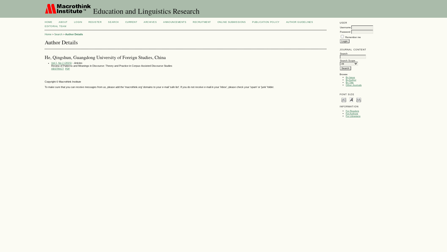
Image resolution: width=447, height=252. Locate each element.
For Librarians (353, 116)
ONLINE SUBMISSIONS (231, 22)
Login (78, 22)
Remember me (353, 37)
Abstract (57, 68)
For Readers (352, 111)
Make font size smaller (344, 99)
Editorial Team (55, 26)
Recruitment (202, 22)
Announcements (174, 22)
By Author (351, 80)
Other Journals (354, 85)
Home (48, 22)
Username (345, 27)
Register (95, 22)
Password (345, 32)
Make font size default (351, 99)
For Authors (352, 113)
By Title (350, 82)
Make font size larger (358, 99)
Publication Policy (265, 22)
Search (113, 22)
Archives (150, 22)
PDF (67, 68)
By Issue (350, 77)
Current (131, 22)
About (63, 22)
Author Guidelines (299, 22)
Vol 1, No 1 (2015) (61, 63)
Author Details (74, 34)
